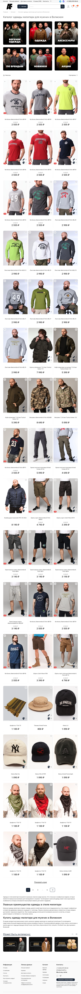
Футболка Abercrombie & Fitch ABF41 (15, 467)
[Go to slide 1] (7, 113)
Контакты (46, 1)
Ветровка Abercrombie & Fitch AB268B (40, 417)
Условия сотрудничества (7, 982)
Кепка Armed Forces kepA (65, 774)
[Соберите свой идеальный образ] (5, 81)
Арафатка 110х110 (15, 725)
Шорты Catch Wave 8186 (40, 673)
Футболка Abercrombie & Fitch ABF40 (15, 673)
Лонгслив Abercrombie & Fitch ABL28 (65, 220)
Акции (44, 983)
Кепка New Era (15, 774)
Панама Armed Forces (40, 725)
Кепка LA (65, 725)
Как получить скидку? (9, 978)
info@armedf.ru (61, 970)
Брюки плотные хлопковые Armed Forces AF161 (66, 468)
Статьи (5, 973)
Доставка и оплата (26, 1)
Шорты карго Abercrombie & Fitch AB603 (40, 518)
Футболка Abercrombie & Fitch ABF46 (15, 169)
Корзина (23, 970)
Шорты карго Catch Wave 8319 (66, 518)
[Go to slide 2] (15, 113)
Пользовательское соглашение (26, 979)
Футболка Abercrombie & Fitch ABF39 (65, 621)
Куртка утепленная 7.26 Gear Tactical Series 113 (40, 368)
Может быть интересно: (17, 934)
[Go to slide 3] (23, 113)
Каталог (5, 1)
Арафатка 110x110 (15, 822)
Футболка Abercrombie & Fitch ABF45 (40, 169)
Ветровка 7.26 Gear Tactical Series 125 (66, 417)
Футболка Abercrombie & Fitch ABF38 (40, 621)
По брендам (46, 977)
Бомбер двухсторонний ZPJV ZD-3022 (15, 518)
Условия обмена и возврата (28, 976)
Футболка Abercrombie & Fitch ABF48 (40, 119)
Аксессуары (46, 975)
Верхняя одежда (45, 968)
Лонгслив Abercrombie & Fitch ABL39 (15, 367)
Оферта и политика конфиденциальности (26, 983)
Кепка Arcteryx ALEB (65, 871)
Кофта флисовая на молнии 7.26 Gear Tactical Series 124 (66, 368)
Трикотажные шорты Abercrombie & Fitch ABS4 (65, 570)
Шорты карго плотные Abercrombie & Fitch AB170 (65, 674)
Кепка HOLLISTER (40, 774)
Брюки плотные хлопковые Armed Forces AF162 (40, 468)
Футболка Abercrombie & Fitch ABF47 (65, 119)
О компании (6, 970)
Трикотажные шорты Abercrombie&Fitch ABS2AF (15, 622)
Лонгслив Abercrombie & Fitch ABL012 (15, 270)
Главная (5, 12)
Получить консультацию (65, 979)
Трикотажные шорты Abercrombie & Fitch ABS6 (15, 570)
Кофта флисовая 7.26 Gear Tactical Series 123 (15, 418)
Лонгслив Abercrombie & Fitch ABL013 (66, 270)
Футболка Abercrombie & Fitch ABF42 (40, 220)
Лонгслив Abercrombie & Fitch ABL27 (40, 319)
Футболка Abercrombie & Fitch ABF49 (15, 119)
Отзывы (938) (37, 1)
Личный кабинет (14, 1)
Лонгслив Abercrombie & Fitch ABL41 (15, 319)
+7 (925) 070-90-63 (62, 968)
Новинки (45, 980)
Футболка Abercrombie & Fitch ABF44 (65, 169)
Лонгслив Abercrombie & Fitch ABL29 (40, 270)
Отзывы (5, 968)
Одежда (45, 972)
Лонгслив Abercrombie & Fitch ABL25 (65, 319)
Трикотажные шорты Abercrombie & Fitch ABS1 (40, 570)
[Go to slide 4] (49, 113)
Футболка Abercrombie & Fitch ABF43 (15, 220)
